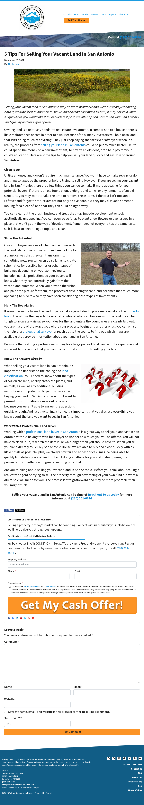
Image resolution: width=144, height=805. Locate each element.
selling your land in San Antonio (63, 145)
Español (67, 14)
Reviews (95, 14)
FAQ (140, 773)
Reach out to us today (103, 494)
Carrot (49, 793)
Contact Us (136, 768)
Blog (140, 786)
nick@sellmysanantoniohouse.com (18, 784)
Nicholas (13, 64)
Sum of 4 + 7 (13, 718)
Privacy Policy (50, 586)
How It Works (81, 14)
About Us (123, 14)
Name (9, 687)
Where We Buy (135, 790)
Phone (12, 571)
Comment (11, 642)
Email (77, 571)
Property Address (18, 559)
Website (9, 699)
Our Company (109, 14)
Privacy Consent (15, 583)
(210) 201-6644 (130, 37)
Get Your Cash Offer (132, 764)
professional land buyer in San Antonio (53, 431)
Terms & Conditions (32, 586)
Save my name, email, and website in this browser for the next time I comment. (59, 712)
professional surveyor (37, 331)
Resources (137, 777)
